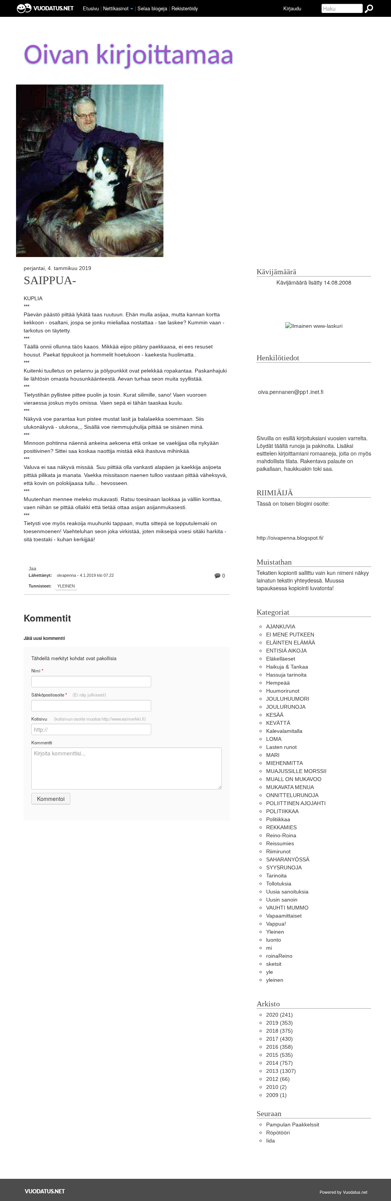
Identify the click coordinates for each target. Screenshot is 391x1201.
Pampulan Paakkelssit (292, 1124)
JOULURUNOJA (285, 707)
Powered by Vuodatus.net (343, 1192)
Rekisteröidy (184, 8)
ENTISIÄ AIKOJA (286, 651)
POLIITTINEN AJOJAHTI (296, 803)
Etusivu (91, 8)
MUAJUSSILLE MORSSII (296, 771)
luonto (273, 940)
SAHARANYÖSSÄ (287, 859)
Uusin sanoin (281, 900)
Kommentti (41, 742)
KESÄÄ (274, 715)
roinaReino (279, 956)
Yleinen (66, 586)
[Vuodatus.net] (45, 1191)
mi (269, 948)
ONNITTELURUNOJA (292, 795)
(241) (279, 1015)
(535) (279, 1055)
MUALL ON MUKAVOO (294, 779)
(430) (279, 1039)
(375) (279, 1031)
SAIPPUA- (50, 280)
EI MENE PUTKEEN (290, 634)
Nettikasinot (116, 8)
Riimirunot (278, 851)
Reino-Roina (281, 835)
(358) (279, 1047)
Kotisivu (88, 719)
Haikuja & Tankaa (287, 667)
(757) (279, 1063)
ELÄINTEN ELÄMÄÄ (290, 643)
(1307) (281, 1071)
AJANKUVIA (280, 626)
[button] (131, 9)
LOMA (273, 739)
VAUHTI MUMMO (287, 908)
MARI (273, 755)
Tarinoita (276, 875)
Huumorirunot (282, 691)
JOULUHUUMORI (287, 699)
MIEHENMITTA (284, 763)
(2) (276, 1087)
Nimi (37, 670)
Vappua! (276, 924)
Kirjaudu (292, 8)
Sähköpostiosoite (68, 695)
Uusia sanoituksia (287, 892)
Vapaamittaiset (284, 916)
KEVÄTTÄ (278, 723)
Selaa (152, 8)
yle (269, 972)
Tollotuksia (278, 883)
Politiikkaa (278, 819)
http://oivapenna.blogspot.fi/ (290, 538)
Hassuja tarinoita (286, 675)
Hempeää (278, 683)
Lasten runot (281, 747)
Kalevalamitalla (284, 731)
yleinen (274, 980)
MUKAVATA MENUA (290, 787)
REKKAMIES (281, 827)
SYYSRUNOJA (284, 867)
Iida (270, 1141)
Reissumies (280, 843)
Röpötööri (278, 1132)
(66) (278, 1079)
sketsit (273, 964)
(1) (276, 1095)
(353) (279, 1023)
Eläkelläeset (280, 659)
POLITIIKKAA (282, 811)
